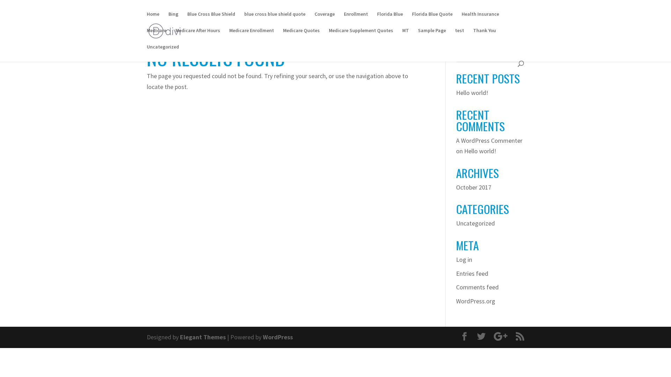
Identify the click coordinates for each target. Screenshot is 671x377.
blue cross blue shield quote (274, 14)
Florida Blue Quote (432, 14)
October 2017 (473, 187)
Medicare (156, 31)
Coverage (325, 14)
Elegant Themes (203, 337)
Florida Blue (390, 14)
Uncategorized (163, 47)
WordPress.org (475, 301)
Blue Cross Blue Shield (211, 14)
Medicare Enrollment (251, 31)
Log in (464, 260)
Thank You (484, 31)
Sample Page (432, 31)
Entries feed (472, 273)
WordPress (278, 337)
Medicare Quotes (301, 31)
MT (405, 31)
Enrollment (356, 14)
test (459, 31)
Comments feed (477, 287)
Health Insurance (480, 14)
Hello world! (472, 93)
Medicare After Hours (197, 31)
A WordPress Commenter (489, 140)
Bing (173, 14)
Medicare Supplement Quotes (361, 31)
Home (153, 14)
